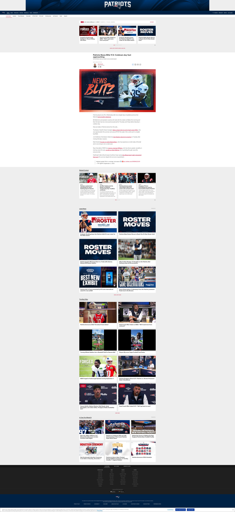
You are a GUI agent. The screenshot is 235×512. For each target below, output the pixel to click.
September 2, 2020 (109, 163)
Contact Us (135, 485)
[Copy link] (140, 65)
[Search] (213, 13)
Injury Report (111, 475)
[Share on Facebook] (133, 65)
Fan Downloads (135, 477)
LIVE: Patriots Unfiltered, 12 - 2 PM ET (92, 22)
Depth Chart (112, 473)
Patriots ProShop (135, 471)
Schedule (111, 481)
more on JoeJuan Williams (115, 148)
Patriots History (100, 481)
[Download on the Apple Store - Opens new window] (113, 492)
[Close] (233, 509)
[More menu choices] (39, 12)
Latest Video (100, 473)
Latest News (100, 471)
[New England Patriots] (117, 497)
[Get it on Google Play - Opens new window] (121, 492)
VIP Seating (123, 477)
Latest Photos (100, 477)
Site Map (100, 485)
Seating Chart (123, 479)
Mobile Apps (135, 479)
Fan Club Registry (135, 473)
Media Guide (135, 481)
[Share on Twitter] (135, 65)
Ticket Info (123, 471)
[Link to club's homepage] (3, 12)
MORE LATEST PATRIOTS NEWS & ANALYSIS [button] (117, 48)
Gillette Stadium (123, 481)
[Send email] (138, 65)
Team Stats (111, 477)
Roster (112, 471)
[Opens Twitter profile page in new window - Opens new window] (98, 67)
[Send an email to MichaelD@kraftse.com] (100, 67)
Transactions (111, 479)
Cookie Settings (170, 509)
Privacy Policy (100, 510)
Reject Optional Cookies (180, 509)
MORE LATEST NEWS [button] (117, 294)
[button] (114, 45)
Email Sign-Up (135, 475)
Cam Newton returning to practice (122, 137)
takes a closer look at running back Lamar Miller (125, 130)
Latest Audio (100, 475)
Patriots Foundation (100, 479)
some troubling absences (104, 117)
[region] (117, 510)
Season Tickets (122, 475)
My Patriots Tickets (123, 473)
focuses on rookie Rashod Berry (108, 142)
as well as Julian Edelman (112, 150)
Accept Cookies (191, 509)
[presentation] (155, 45)
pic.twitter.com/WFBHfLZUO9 (132, 161)
